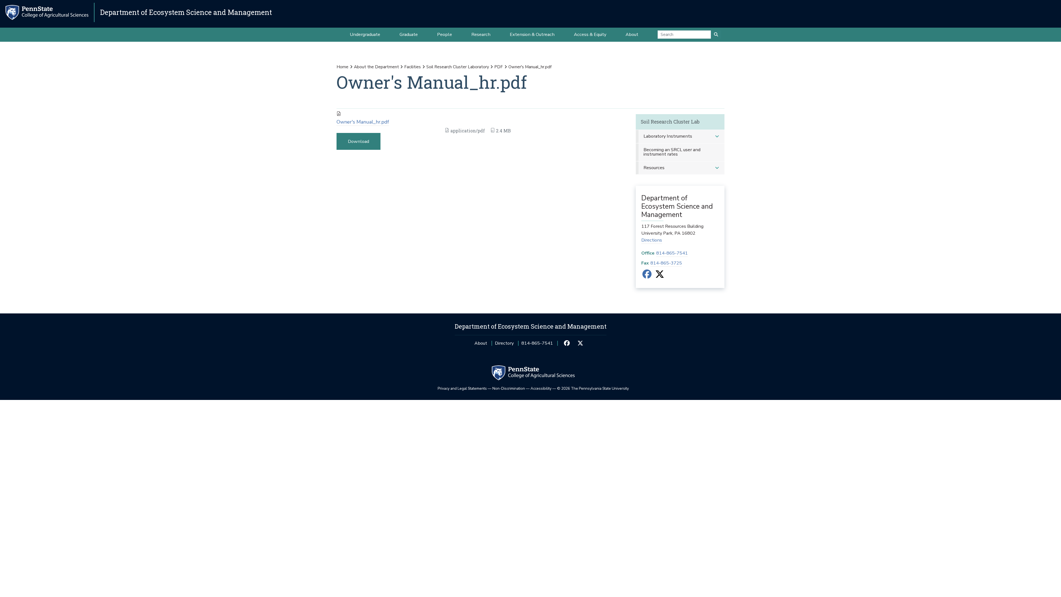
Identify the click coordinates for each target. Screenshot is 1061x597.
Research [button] (480, 34)
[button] (717, 136)
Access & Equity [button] (590, 34)
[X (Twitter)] (659, 276)
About (480, 343)
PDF (498, 67)
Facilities (412, 67)
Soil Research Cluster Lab (670, 122)
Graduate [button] (409, 34)
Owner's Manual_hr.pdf (363, 122)
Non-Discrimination (508, 388)
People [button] (444, 34)
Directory (504, 343)
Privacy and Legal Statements (462, 388)
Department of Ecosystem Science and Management (186, 12)
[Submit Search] (716, 34)
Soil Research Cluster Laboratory (457, 67)
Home (342, 67)
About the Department (376, 67)
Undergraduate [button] (365, 34)
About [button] (632, 34)
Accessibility (540, 388)
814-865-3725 (666, 263)
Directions (651, 240)
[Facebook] (647, 276)
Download (358, 141)
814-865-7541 (672, 253)
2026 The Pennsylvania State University (593, 388)
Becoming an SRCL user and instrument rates (672, 152)
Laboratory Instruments (668, 136)
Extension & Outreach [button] (532, 34)
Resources (654, 167)
